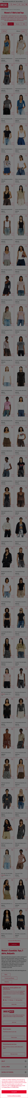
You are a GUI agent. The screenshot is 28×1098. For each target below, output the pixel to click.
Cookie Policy (15, 1087)
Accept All (14, 1091)
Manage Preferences (16, 1085)
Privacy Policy (6, 1087)
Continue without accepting (14, 1095)
